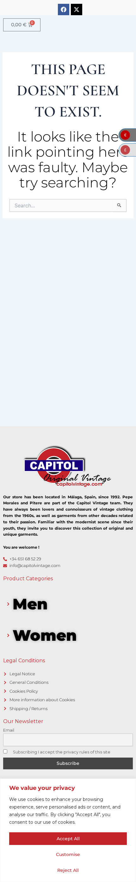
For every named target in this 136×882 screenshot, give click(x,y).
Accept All (68, 838)
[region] (68, 830)
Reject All (68, 870)
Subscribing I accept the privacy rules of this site (61, 752)
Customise (68, 854)
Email (8, 730)
